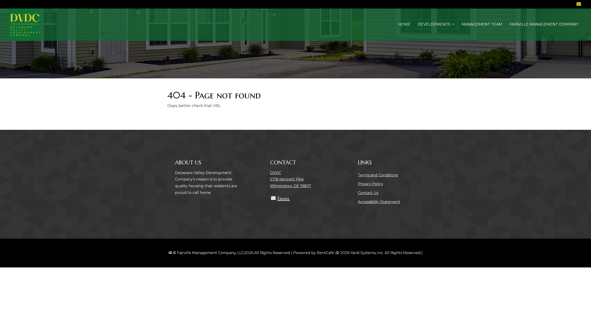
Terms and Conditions (378, 175)
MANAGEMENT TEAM (481, 24)
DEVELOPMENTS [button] (434, 24)
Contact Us (368, 193)
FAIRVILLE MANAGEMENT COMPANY (544, 24)
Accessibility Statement (379, 201)
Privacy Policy (370, 183)
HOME (404, 24)
